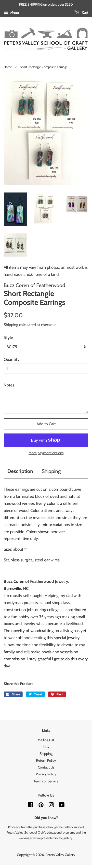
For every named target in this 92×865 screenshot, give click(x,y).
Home (8, 67)
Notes (9, 385)
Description (20, 471)
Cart (84, 12)
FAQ (46, 747)
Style (8, 337)
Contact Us (46, 767)
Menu (14, 12)
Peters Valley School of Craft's (26, 832)
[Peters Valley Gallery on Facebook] (30, 806)
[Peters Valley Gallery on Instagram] (51, 806)
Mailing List (46, 740)
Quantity (12, 359)
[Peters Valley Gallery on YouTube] (62, 806)
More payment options (46, 453)
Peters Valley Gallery (60, 855)
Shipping (11, 324)
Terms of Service (46, 781)
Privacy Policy (46, 774)
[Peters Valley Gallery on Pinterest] (41, 806)
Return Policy (46, 760)
